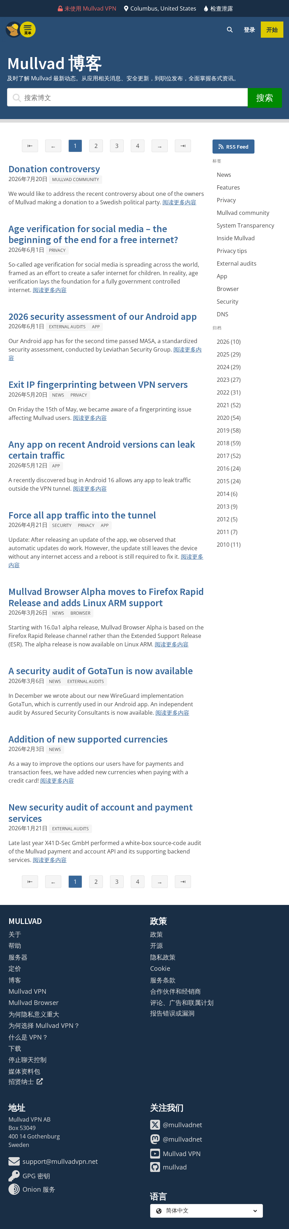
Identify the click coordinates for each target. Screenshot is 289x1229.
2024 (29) (229, 367)
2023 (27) (229, 380)
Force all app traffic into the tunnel (82, 515)
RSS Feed (237, 146)
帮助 (14, 945)
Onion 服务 (39, 1189)
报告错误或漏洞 (172, 1013)
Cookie (160, 968)
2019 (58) (229, 430)
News (58, 395)
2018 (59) (229, 443)
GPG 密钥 (36, 1176)
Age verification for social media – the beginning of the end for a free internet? (93, 234)
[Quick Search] (229, 29)
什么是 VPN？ (28, 1037)
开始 (272, 29)
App (96, 327)
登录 (249, 29)
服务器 (17, 957)
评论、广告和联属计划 (182, 1002)
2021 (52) (229, 405)
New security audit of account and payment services (100, 813)
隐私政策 (163, 957)
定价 (14, 968)
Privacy (57, 250)
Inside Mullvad (236, 238)
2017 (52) (229, 456)
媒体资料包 (24, 1071)
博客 (14, 980)
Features (228, 187)
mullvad (175, 1167)
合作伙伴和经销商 (175, 991)
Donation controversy (54, 168)
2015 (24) (229, 481)
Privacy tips (232, 251)
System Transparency (245, 225)
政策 (156, 934)
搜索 (264, 98)
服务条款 (163, 980)
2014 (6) (227, 494)
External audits (67, 327)
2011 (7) (227, 532)
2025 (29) (229, 354)
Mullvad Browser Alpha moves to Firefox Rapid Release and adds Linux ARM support (106, 597)
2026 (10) (229, 342)
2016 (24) (229, 468)
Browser (80, 613)
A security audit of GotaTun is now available (100, 670)
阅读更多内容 (179, 202)
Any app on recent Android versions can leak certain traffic (101, 450)
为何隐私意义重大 (33, 1014)
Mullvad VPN (27, 991)
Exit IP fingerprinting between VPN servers (98, 384)
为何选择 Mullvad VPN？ (44, 1025)
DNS (222, 314)
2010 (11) (229, 544)
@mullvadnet (182, 1125)
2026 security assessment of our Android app (102, 316)
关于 (14, 934)
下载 (14, 1048)
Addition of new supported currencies (88, 739)
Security (62, 525)
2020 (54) (229, 418)
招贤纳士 (21, 1081)
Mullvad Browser (33, 1002)
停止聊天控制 (27, 1059)
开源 (156, 945)
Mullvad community (75, 179)
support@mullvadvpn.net (60, 1161)
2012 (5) (227, 519)
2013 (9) (227, 506)
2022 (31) (229, 392)
